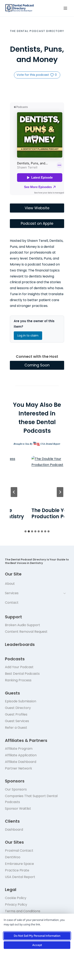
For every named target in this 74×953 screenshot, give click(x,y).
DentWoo (12, 857)
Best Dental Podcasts (22, 673)
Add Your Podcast (19, 667)
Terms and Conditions (22, 911)
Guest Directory (18, 707)
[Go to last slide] (14, 492)
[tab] (25, 531)
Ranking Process (18, 680)
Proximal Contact (19, 850)
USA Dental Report (20, 877)
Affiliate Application (21, 755)
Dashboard (14, 829)
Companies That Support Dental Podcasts (31, 799)
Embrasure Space (19, 863)
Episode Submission (20, 701)
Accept (37, 945)
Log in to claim (27, 335)
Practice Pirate (17, 870)
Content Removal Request (26, 631)
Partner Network (18, 768)
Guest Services (17, 721)
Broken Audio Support (22, 625)
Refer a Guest (16, 727)
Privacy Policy (16, 904)
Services (11, 593)
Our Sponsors (16, 789)
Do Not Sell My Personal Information (37, 936)
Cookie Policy (15, 898)
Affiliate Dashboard (20, 761)
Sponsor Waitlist (18, 808)
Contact (11, 602)
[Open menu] (65, 8)
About (10, 583)
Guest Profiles (16, 714)
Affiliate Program (18, 748)
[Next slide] (60, 492)
